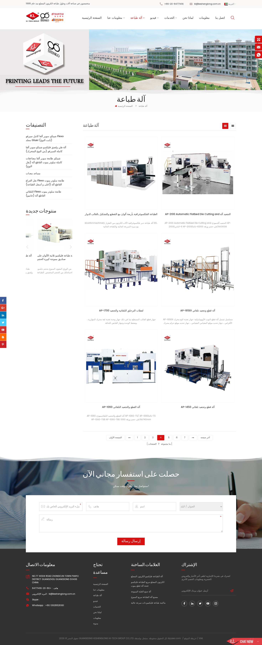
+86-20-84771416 (174, 4)
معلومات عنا (114, 18)
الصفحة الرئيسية (92, 18)
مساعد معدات (33, 173)
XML (201, 638)
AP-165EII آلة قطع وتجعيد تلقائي (197, 311)
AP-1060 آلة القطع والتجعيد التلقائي (121, 407)
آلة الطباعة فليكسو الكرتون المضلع (147, 576)
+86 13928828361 (54, 605)
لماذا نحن (188, 18)
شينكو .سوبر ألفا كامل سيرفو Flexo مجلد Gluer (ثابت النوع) (45, 138)
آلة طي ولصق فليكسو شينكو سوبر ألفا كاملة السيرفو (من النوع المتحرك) (46, 149)
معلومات (204, 18)
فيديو (153, 18)
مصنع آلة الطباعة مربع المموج (144, 597)
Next (71, 247)
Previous (27, 247)
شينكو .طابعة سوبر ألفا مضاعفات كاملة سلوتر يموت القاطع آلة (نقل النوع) (44, 162)
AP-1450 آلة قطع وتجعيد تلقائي (198, 407)
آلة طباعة (136, 18)
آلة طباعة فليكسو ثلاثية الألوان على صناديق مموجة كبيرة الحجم (46, 257)
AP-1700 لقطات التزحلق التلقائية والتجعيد (121, 311)
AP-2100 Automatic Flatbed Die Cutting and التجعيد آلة (198, 214)
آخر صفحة (205, 437)
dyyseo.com (174, 638)
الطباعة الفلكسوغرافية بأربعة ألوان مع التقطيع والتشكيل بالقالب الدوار (121, 214)
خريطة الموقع (190, 638)
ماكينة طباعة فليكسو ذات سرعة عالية (148, 603)
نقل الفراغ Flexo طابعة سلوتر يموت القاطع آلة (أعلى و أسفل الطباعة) (45, 183)
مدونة (95, 623)
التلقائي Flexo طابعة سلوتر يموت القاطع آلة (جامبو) (43, 194)
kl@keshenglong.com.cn (207, 4)
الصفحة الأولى (115, 437)
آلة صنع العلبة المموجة (141, 591)
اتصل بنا (220, 18)
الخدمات (169, 18)
